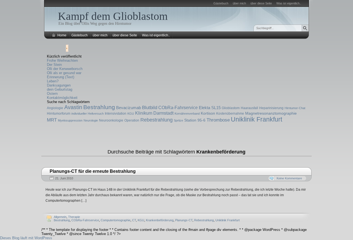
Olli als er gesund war (64, 73)
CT (134, 220)
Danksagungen (59, 85)
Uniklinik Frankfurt (256, 119)
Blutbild (149, 107)
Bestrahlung (99, 107)
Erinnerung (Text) (60, 77)
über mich (239, 3)
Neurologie (91, 120)
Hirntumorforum (58, 113)
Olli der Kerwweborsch (64, 69)
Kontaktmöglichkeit (62, 98)
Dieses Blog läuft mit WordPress (26, 238)
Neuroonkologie (111, 120)
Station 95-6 (194, 120)
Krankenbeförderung (159, 220)
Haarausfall (249, 108)
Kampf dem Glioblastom (113, 16)
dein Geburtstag (59, 89)
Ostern (52, 93)
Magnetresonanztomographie (271, 113)
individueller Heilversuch (87, 113)
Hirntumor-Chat (295, 108)
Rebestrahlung (156, 120)
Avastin (73, 107)
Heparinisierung (271, 108)
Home (61, 35)
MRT (52, 120)
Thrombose (218, 120)
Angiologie (55, 108)
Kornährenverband (187, 113)
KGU (130, 113)
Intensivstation (115, 113)
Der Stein (54, 65)
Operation (131, 120)
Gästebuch (220, 3)
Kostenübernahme (230, 113)
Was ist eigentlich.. (288, 3)
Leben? (52, 81)
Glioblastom (231, 108)
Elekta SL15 (210, 107)
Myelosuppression (70, 120)
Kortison (208, 113)
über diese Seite (261, 3)
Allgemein (60, 217)
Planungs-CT (183, 220)
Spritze (178, 120)
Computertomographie (115, 220)
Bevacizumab (128, 107)
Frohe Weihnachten (62, 60)
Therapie (74, 217)
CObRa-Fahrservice (178, 107)
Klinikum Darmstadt (154, 112)
